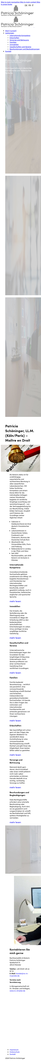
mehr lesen (15, 601)
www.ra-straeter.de (17, 991)
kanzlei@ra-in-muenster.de (19, 974)
